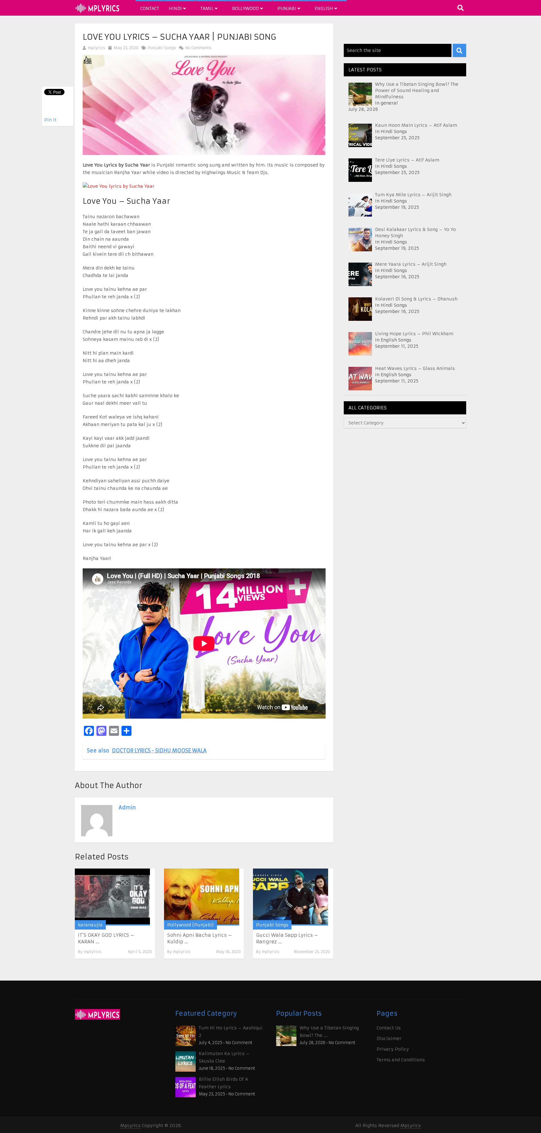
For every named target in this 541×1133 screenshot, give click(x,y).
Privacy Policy (393, 1049)
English (324, 8)
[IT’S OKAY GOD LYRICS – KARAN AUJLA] (112, 897)
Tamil (207, 8)
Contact (149, 8)
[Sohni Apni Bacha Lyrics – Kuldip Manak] (201, 897)
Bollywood (246, 8)
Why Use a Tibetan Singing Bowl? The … (329, 1031)
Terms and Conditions (401, 1060)
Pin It (50, 120)
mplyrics (96, 47)
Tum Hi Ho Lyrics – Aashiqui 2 (231, 1031)
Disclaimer (389, 1038)
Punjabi (287, 8)
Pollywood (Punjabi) (190, 925)
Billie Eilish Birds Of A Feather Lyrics (223, 1082)
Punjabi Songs (162, 47)
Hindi (176, 8)
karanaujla (90, 925)
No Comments (197, 47)
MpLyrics (130, 1125)
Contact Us (389, 1028)
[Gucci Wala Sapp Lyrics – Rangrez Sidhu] (290, 897)
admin (127, 807)
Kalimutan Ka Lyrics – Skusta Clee (224, 1057)
